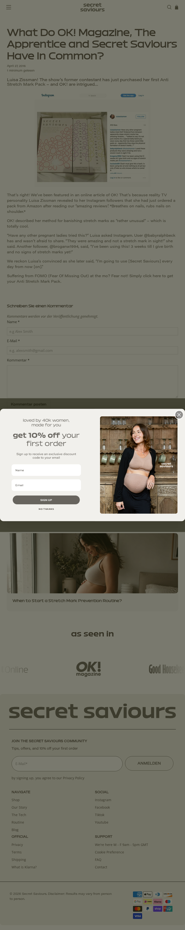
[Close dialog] (179, 415)
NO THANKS (46, 509)
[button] (46, 500)
